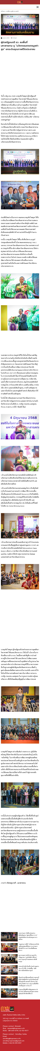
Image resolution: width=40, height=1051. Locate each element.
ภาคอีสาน (8, 11)
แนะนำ (17, 11)
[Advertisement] (20, 73)
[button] (37, 6)
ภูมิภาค (13, 11)
